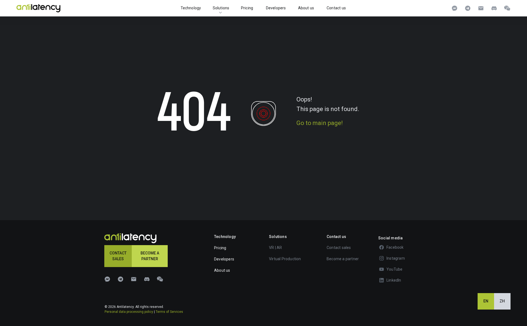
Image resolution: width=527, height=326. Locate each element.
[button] (346, 247)
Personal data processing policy (129, 312)
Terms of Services (169, 312)
